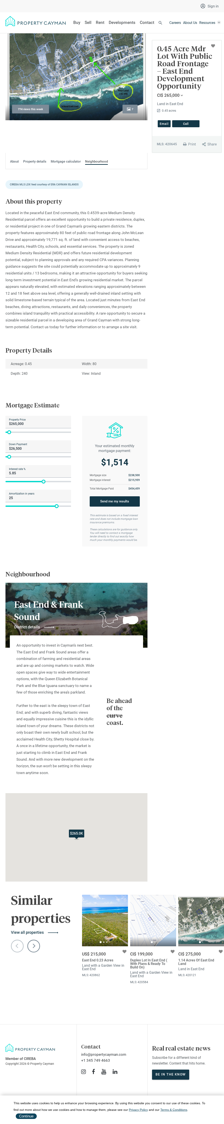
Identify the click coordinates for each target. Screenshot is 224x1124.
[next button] (33, 946)
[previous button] (17, 946)
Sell (88, 22)
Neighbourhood (96, 161)
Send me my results (114, 501)
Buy (76, 22)
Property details (34, 161)
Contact (147, 22)
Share (212, 144)
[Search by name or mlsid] (160, 23)
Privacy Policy (138, 1109)
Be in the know (171, 1074)
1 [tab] (101, 942)
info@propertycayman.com (103, 1054)
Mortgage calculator (66, 161)
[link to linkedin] (115, 1071)
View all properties (27, 932)
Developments (122, 22)
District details (27, 627)
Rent (100, 22)
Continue (26, 1116)
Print (192, 144)
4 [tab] (109, 942)
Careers (175, 23)
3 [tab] (106, 942)
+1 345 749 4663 (95, 1060)
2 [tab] (103, 942)
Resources (207, 23)
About (14, 161)
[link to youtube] (104, 1071)
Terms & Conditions (173, 1109)
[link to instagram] (83, 1071)
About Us (190, 23)
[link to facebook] (93, 1071)
